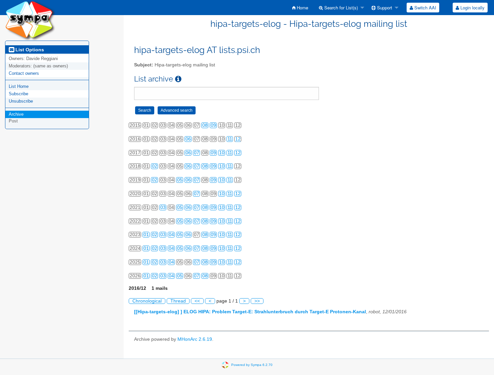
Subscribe (18, 93)
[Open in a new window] (178, 79)
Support (384, 7)
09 (213, 125)
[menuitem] (300, 7)
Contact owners (24, 73)
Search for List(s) (340, 7)
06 (188, 139)
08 (205, 125)
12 (238, 139)
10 (221, 152)
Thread (178, 301)
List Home (19, 86)
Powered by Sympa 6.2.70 (252, 364)
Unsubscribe (21, 101)
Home (301, 7)
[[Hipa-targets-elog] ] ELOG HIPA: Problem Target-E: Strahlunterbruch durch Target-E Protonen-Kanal (250, 311)
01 (146, 234)
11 (230, 139)
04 (171, 234)
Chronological (147, 301)
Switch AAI (424, 7)
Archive (16, 114)
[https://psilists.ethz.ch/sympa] (30, 19)
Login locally (472, 7)
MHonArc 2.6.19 (194, 339)
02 (154, 166)
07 (196, 152)
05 (179, 179)
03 (163, 207)
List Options (29, 49)
